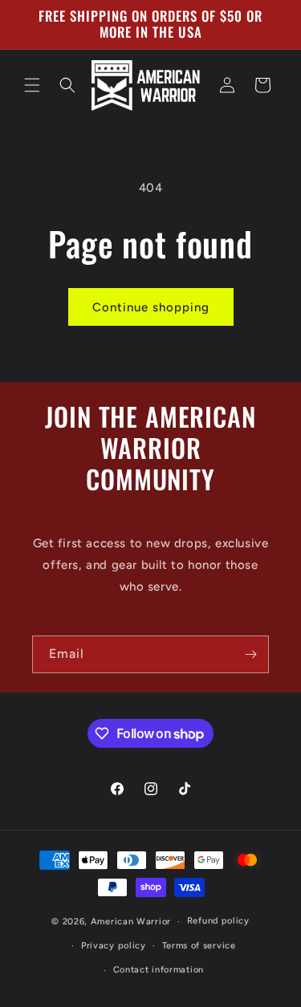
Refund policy (218, 921)
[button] (32, 85)
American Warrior (131, 921)
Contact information (158, 969)
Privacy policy (113, 945)
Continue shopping (150, 307)
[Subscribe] (250, 654)
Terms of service (199, 945)
